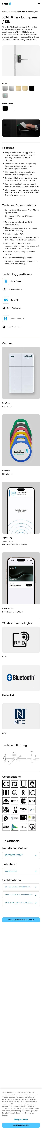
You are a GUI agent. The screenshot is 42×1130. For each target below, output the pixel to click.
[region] (21, 1109)
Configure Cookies (21, 1120)
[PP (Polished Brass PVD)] (25, 88)
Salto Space (16, 281)
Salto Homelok (17, 319)
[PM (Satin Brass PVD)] (18, 88)
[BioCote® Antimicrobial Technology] (5, 95)
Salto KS (14, 300)
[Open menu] (39, 3)
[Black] (5, 108)
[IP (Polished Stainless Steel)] (11, 88)
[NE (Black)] (31, 88)
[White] (11, 108)
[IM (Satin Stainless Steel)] (5, 88)
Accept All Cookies (20, 1125)
